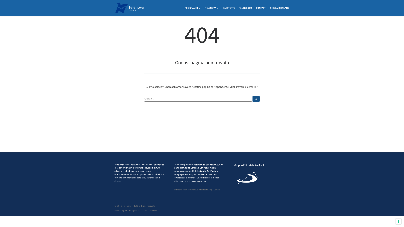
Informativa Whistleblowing (200, 189)
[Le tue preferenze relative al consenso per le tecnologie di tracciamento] (398, 221)
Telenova (127, 206)
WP (126, 211)
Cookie (217, 189)
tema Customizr (150, 211)
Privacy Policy (180, 189)
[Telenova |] (129, 7)
